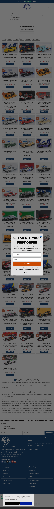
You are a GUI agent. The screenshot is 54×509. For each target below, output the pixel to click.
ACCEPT (26, 503)
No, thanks (27, 273)
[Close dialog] (41, 235)
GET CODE (27, 264)
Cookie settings (12, 503)
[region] (18, 500)
